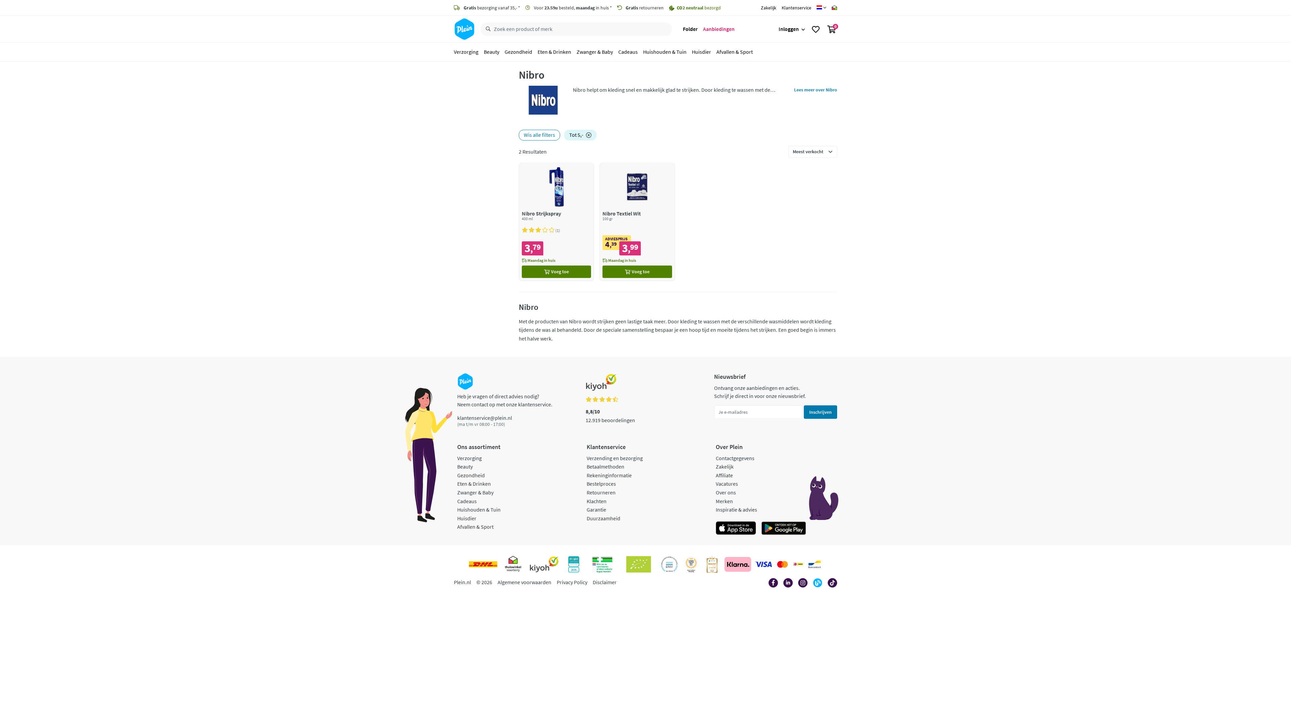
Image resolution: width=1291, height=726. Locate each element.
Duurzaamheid (603, 518)
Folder (690, 29)
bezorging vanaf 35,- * (492, 8)
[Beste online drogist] (691, 564)
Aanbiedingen (719, 29)
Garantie (596, 509)
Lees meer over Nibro (815, 90)
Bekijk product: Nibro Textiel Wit (637, 222)
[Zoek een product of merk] (486, 29)
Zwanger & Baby (595, 51)
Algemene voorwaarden (524, 582)
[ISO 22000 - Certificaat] (669, 564)
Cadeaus (628, 51)
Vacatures (727, 483)
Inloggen (789, 29)
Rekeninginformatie (609, 475)
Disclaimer (605, 582)
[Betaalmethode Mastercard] (782, 564)
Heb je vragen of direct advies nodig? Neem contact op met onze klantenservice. (504, 400)
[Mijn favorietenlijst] (816, 29)
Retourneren (601, 492)
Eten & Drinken (554, 51)
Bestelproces (601, 483)
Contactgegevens (735, 458)
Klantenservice (796, 8)
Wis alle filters (539, 134)
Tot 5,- (576, 134)
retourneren (645, 8)
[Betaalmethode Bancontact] (814, 564)
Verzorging (466, 51)
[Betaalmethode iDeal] (798, 564)
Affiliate (724, 475)
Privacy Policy (572, 582)
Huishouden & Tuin (665, 51)
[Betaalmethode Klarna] (738, 564)
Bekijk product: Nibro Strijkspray (556, 222)
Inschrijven (820, 412)
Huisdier (701, 51)
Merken (724, 501)
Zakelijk (768, 8)
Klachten (597, 501)
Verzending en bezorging (615, 458)
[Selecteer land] (821, 7)
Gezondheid (518, 51)
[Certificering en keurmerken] (638, 564)
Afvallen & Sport (734, 51)
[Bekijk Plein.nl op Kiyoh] (544, 564)
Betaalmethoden (605, 466)
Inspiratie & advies (736, 509)
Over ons (726, 492)
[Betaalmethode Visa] (763, 564)
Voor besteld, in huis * (572, 8)
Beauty (491, 51)
